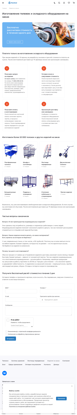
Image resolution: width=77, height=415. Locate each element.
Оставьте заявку (10, 78)
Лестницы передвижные (35, 361)
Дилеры (56, 364)
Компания (66, 361)
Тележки (5, 361)
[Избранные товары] (69, 3)
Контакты (47, 364)
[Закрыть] (71, 386)
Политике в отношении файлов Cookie (22, 406)
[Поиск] (59, 3)
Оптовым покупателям (33, 364)
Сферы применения (15, 364)
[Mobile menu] (3, 2)
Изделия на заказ (53, 361)
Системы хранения (17, 361)
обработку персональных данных (29, 334)
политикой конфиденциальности (30, 331)
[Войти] (64, 3)
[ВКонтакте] (4, 373)
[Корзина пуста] (74, 3)
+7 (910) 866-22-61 (17, 81)
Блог (4, 364)
